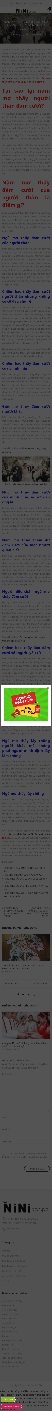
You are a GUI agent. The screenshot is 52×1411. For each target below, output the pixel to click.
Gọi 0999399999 (11, 1406)
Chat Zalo (8, 1399)
